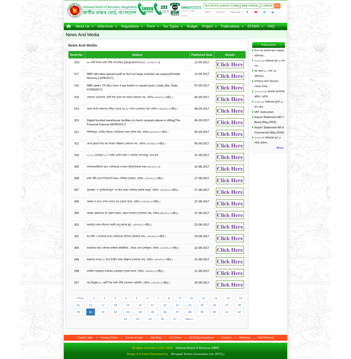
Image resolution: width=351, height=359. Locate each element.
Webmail (235, 12)
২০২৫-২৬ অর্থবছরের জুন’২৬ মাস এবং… (269, 63)
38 (189, 312)
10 (191, 298)
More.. (281, 147)
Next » (190, 319)
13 (228, 298)
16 (90, 305)
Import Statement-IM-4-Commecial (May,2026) (269, 130)
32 (115, 312)
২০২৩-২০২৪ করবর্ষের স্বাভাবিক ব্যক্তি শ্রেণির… (269, 94)
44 (137, 319)
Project (207, 26)
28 (239, 305)
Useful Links (85, 337)
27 (227, 305)
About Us (83, 26)
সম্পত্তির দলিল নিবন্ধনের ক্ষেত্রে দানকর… (266, 84)
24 (189, 305)
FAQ (207, 12)
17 (103, 305)
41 (227, 312)
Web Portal (250, 5)
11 (203, 298)
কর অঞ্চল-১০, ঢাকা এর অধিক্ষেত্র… (265, 73)
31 (103, 312)
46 (162, 319)
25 (202, 305)
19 (127, 305)
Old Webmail (266, 337)
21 (152, 305)
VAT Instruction (264, 111)
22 (165, 305)
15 (78, 305)
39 (202, 312)
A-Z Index (175, 337)
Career (266, 5)
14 (240, 298)
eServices (105, 26)
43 (125, 319)
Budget (192, 26)
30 (90, 312)
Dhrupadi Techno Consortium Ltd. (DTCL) (197, 354)
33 (127, 312)
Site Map (155, 337)
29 (78, 312)
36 (165, 312)
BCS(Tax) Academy (201, 337)
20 (140, 305)
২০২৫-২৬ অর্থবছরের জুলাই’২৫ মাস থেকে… (268, 104)
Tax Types (171, 26)
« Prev (79, 298)
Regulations (130, 26)
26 (214, 305)
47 (175, 319)
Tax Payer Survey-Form (221, 5)
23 (177, 305)
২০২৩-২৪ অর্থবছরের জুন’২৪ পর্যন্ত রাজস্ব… (267, 140)
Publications (230, 26)
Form (151, 26)
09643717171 (191, 8)
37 (177, 312)
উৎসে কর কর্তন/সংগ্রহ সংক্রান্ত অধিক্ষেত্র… (269, 53)
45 (150, 319)
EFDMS (253, 26)
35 (152, 312)
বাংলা (277, 5)
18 (115, 305)
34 (140, 312)
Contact (220, 12)
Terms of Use (134, 337)
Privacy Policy (109, 337)
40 (214, 312)
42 (239, 312)
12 (216, 298)
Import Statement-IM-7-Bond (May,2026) (269, 119)
